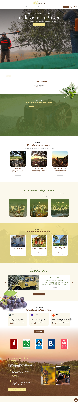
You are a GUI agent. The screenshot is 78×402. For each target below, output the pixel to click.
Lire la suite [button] (11, 323)
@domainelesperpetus (61, 364)
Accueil (3, 6)
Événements (27, 6)
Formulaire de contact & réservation (16, 389)
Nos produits (20, 6)
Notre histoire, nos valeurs (11, 6)
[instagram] (76, 7)
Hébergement (40, 6)
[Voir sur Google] (10, 315)
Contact (49, 6)
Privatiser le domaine (39, 24)
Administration (65, 399)
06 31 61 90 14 (15, 378)
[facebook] (75, 7)
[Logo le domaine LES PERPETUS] (39, 3)
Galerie (45, 6)
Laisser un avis (39, 331)
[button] (8, 319)
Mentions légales (54, 399)
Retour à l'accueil (39, 86)
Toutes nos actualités (39, 294)
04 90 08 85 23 (15, 376)
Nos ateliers (34, 6)
